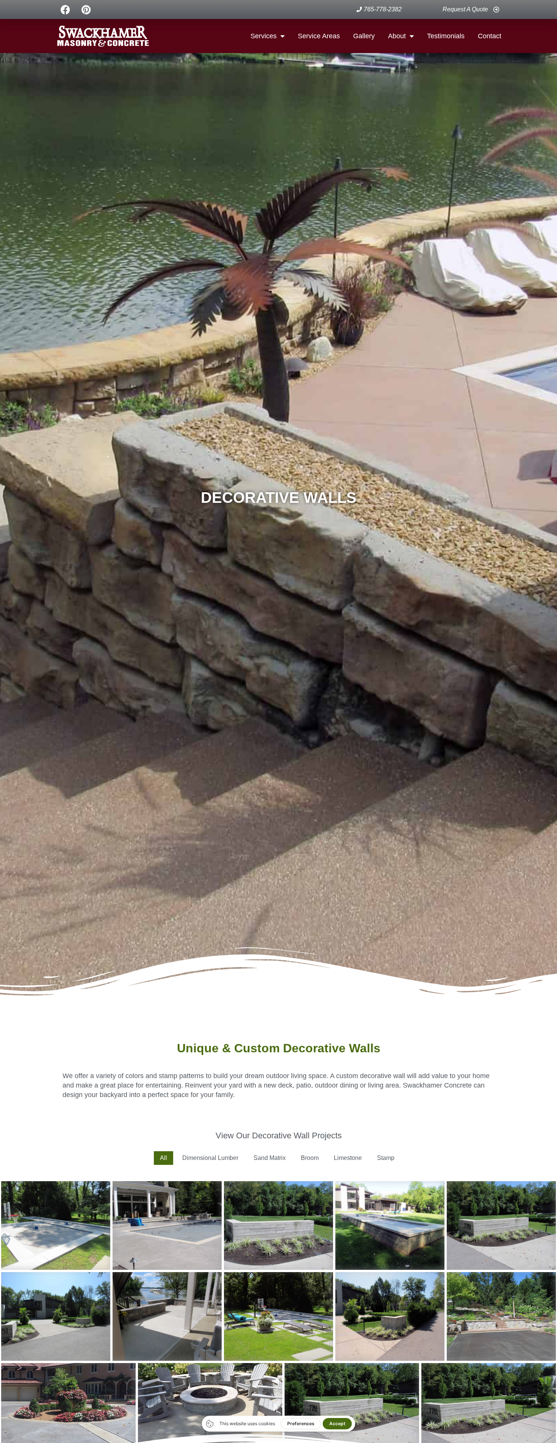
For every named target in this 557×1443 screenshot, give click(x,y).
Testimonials (446, 36)
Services (263, 36)
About (397, 36)
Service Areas (319, 36)
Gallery (364, 36)
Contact (489, 36)
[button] (163, 1158)
